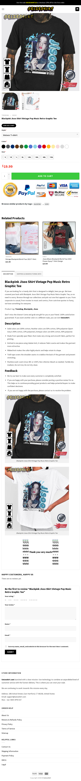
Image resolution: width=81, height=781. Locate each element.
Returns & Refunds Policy (12, 720)
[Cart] (77, 9)
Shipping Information (10, 751)
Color (4, 141)
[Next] (75, 52)
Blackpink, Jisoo (31, 309)
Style (4, 130)
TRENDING (5, 115)
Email (7, 635)
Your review (10, 605)
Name (7, 624)
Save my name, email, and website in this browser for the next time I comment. (38, 646)
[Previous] (6, 52)
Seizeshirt (65, 317)
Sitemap (5, 733)
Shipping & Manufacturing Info (29, 274)
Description (8, 274)
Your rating (9, 596)
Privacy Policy (7, 724)
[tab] (8, 274)
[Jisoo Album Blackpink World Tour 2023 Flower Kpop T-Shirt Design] (59, 238)
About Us (5, 715)
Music (14, 115)
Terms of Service (8, 728)
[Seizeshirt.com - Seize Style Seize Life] (40, 9)
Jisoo (47, 204)
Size (3, 152)
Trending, (19, 309)
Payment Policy (8, 755)
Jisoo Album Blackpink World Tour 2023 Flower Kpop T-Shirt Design (57, 260)
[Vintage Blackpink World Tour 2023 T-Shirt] (22, 238)
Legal (4, 764)
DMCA (4, 760)
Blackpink (37, 204)
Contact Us (6, 747)
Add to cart (45, 176)
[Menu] (3, 9)
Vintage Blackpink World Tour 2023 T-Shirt (20, 259)
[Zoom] (4, 88)
